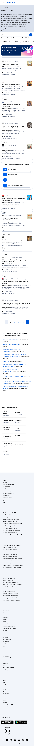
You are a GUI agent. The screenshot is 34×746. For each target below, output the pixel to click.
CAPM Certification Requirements (11, 582)
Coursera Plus (6, 624)
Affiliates (5, 702)
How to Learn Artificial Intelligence (11, 593)
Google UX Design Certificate (10, 526)
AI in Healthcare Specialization (10, 554)
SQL (4, 502)
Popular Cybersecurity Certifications (12, 598)
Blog (4, 665)
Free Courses (6, 644)
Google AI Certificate (8, 515)
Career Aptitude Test (8, 580)
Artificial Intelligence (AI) (9, 484)
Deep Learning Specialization (10, 556)
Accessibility (6, 694)
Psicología (6, 361)
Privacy (4, 689)
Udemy (4, 646)
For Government (7, 635)
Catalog (4, 622)
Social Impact (6, 642)
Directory (5, 700)
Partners (5, 661)
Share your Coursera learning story (11, 600)
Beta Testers (6, 663)
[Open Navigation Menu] (3, 3)
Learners (5, 659)
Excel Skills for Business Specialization (12, 558)
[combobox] (13, 35)
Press (4, 682)
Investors (5, 685)
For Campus (5, 637)
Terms (4, 687)
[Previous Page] (6, 322)
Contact (5, 696)
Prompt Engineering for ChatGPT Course (13, 565)
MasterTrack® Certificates (9, 628)
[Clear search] (27, 34)
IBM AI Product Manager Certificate (11, 530)
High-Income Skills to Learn (9, 591)
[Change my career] (17, 174)
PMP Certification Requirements (10, 596)
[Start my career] (17, 169)
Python (4, 500)
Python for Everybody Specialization (12, 567)
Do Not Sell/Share (7, 707)
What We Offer (6, 615)
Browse (6, 7)
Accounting (5, 482)
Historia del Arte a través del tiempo (13, 376)
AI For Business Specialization (10, 550)
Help (4, 691)
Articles (4, 698)
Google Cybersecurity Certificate (11, 517)
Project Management (8, 498)
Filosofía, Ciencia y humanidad (11, 345)
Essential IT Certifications (9, 589)
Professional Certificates (9, 626)
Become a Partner (7, 639)
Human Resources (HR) (8, 493)
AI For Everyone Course (8, 552)
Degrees (5, 630)
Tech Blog (5, 670)
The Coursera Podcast (8, 668)
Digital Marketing (7, 491)
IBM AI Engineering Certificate (10, 528)
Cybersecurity (6, 486)
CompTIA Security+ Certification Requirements (14, 587)
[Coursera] (10, 2)
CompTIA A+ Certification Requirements (12, 584)
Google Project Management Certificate (12, 524)
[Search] (30, 34)
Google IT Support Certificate (10, 521)
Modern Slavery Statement (9, 705)
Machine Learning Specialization (10, 563)
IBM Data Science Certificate (10, 532)
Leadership (5, 617)
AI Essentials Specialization (9, 547)
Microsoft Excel (6, 495)
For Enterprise (6, 633)
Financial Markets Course (9, 561)
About (4, 613)
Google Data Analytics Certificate (11, 519)
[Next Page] (27, 322)
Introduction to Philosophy (10, 340)
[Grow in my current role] (17, 180)
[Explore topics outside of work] (17, 185)
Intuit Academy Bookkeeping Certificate (12, 535)
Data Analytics (6, 489)
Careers (5, 619)
